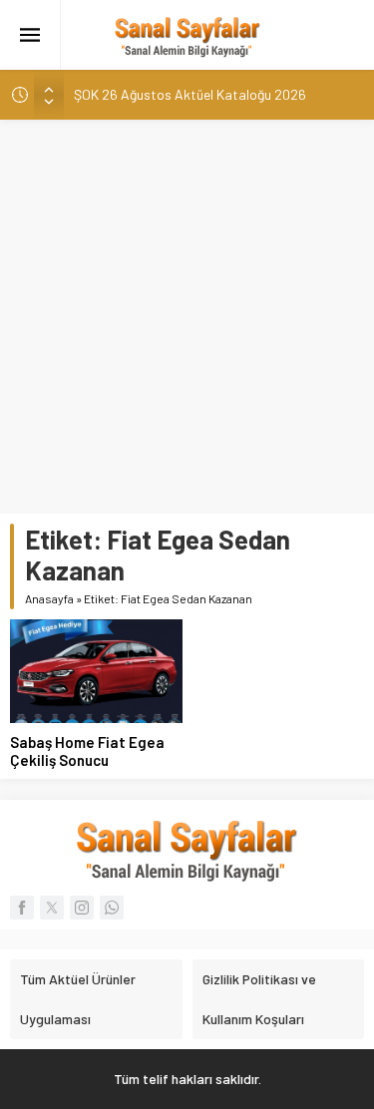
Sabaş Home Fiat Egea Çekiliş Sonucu (87, 751)
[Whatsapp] (112, 908)
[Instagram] (82, 908)
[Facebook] (22, 908)
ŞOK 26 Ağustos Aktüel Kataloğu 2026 (190, 94)
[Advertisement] (187, 317)
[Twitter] (52, 908)
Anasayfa (49, 598)
